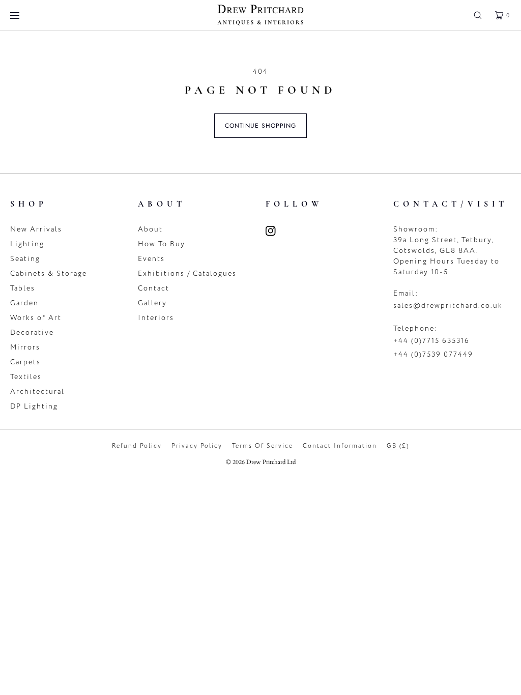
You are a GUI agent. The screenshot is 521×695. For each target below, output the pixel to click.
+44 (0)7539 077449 (433, 354)
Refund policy (137, 446)
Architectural (37, 391)
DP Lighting (34, 406)
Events (151, 259)
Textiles (26, 377)
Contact (153, 288)
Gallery (152, 303)
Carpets (25, 362)
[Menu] (22, 15)
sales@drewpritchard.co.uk (448, 305)
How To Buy (161, 244)
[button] (477, 15)
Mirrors (25, 347)
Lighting (27, 244)
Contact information (340, 446)
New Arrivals (36, 229)
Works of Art (36, 318)
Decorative (32, 332)
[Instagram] (277, 231)
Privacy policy (196, 446)
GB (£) (398, 446)
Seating (25, 259)
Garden (24, 303)
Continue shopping (260, 125)
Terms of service (262, 446)
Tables (22, 288)
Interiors (156, 318)
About (150, 229)
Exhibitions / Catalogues (187, 273)
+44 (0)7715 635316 (431, 340)
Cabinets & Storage (48, 273)
